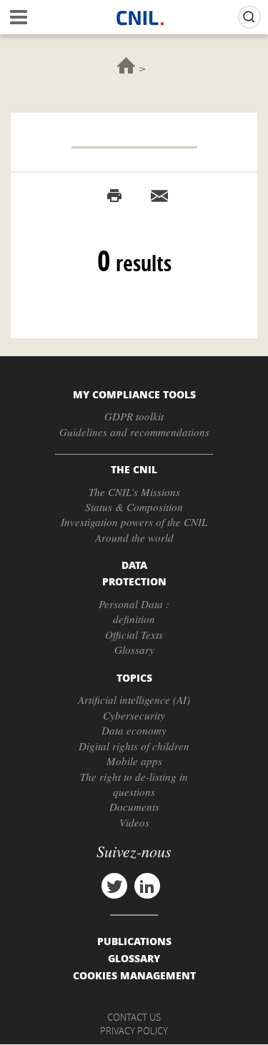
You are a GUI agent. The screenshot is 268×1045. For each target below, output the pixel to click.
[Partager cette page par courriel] (159, 196)
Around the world (134, 537)
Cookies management (134, 975)
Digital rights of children (134, 746)
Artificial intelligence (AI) (134, 699)
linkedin (147, 886)
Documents (134, 806)
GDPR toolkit (134, 416)
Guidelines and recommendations (134, 432)
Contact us (134, 1017)
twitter (114, 886)
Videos (134, 822)
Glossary (134, 649)
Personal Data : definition (134, 611)
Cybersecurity (134, 715)
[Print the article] (114, 196)
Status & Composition (134, 507)
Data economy (134, 730)
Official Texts (134, 634)
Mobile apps (134, 761)
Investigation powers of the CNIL (134, 522)
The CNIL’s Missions (134, 492)
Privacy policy (134, 1030)
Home (126, 65)
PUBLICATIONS (134, 941)
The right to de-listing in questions (134, 784)
